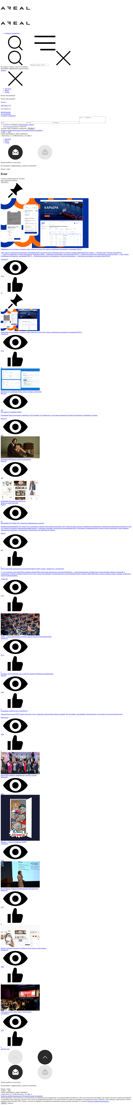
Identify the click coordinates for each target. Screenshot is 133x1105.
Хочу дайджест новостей (14, 126)
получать (10, 126)
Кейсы (7, 90)
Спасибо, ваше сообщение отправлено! (14, 128)
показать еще (5, 1049)
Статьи (7, 92)
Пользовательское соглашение (32, 130)
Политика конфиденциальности (11, 130)
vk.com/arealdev (6, 114)
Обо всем (8, 89)
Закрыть (3, 70)
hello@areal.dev (6, 112)
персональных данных (26, 124)
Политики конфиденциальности (98, 1101)
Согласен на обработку (18, 124)
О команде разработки (12, 33)
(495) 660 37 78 (6, 105)
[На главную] (15, 15)
